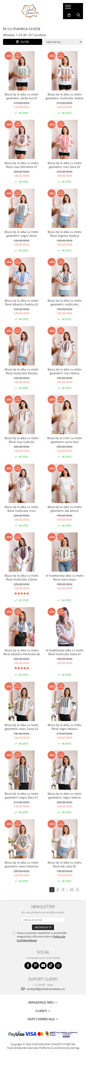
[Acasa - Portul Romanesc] (30, 11)
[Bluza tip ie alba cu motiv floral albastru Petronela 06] (21, 626)
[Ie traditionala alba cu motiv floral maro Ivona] (64, 552)
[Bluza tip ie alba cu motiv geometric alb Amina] (64, 483)
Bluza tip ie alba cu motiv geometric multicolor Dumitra (64, 302)
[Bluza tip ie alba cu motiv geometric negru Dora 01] (21, 770)
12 (71, 889)
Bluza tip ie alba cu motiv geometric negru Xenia (21, 234)
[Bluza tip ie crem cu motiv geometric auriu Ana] (64, 414)
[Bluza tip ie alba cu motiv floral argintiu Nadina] (64, 208)
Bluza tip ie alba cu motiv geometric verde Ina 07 (21, 96)
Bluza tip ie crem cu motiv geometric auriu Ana (64, 440)
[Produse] (68, 8)
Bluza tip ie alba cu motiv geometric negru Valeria (64, 795)
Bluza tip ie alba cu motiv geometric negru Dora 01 (21, 795)
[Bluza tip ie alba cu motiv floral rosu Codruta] (21, 414)
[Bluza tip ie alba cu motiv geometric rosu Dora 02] (64, 139)
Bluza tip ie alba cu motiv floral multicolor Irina (21, 509)
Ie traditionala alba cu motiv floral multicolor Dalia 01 (64, 652)
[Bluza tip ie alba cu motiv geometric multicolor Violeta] (64, 70)
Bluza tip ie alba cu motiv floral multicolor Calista (21, 577)
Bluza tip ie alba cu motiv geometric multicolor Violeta (64, 96)
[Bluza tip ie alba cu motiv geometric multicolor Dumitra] (64, 277)
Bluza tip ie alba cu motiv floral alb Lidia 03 (64, 864)
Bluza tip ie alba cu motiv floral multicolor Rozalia (21, 371)
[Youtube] (43, 965)
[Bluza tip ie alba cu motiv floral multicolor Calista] (21, 552)
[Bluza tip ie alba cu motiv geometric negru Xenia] (21, 208)
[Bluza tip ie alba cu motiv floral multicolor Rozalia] (21, 345)
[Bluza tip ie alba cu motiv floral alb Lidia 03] (64, 839)
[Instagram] (58, 965)
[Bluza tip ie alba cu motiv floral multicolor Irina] (21, 483)
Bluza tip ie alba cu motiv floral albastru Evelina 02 (21, 302)
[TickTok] (50, 965)
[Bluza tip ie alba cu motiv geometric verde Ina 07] (21, 70)
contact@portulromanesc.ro (45, 989)
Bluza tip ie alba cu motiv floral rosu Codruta (21, 440)
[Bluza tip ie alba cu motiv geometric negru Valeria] (64, 770)
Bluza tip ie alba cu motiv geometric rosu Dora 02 (64, 165)
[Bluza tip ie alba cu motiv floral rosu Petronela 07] (21, 139)
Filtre (24, 42)
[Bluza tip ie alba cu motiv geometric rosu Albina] (64, 345)
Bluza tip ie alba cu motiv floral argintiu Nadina (64, 234)
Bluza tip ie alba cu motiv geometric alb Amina (64, 509)
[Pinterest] (35, 965)
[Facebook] (27, 965)
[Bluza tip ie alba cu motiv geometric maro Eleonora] (21, 839)
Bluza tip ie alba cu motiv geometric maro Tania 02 (21, 727)
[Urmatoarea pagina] (77, 889)
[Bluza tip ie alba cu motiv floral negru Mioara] (64, 701)
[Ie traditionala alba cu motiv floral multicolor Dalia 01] (64, 626)
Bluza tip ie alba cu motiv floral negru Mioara (64, 727)
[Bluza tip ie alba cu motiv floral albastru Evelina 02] (21, 277)
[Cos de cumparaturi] (69, 15)
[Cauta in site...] (78, 15)
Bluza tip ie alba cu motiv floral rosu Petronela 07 (21, 165)
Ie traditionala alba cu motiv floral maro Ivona (64, 577)
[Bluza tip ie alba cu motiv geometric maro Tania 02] (21, 701)
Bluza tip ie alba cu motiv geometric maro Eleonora (21, 864)
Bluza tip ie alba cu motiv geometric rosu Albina (64, 371)
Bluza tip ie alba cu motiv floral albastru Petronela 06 (21, 652)
